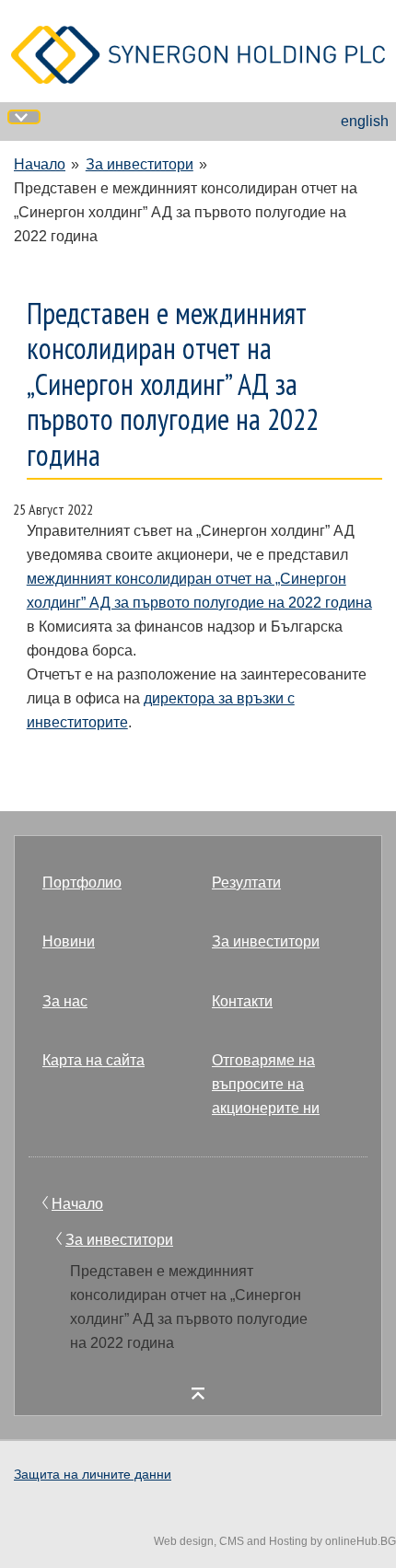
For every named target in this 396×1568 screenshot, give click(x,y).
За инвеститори (139, 164)
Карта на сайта (93, 1060)
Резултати (246, 882)
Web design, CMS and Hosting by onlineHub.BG (275, 1541)
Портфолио (82, 882)
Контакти (242, 1001)
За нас (64, 1001)
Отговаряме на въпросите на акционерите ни (266, 1084)
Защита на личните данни (92, 1474)
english (365, 121)
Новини (68, 941)
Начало (39, 164)
